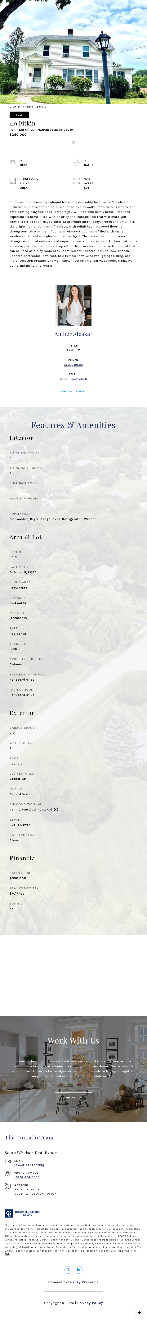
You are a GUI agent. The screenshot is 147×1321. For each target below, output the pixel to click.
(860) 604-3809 (27, 1177)
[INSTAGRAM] (68, 1270)
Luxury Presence (83, 1282)
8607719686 (73, 365)
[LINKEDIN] (78, 1270)
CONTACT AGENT (73, 391)
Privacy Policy (90, 1303)
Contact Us (73, 1097)
